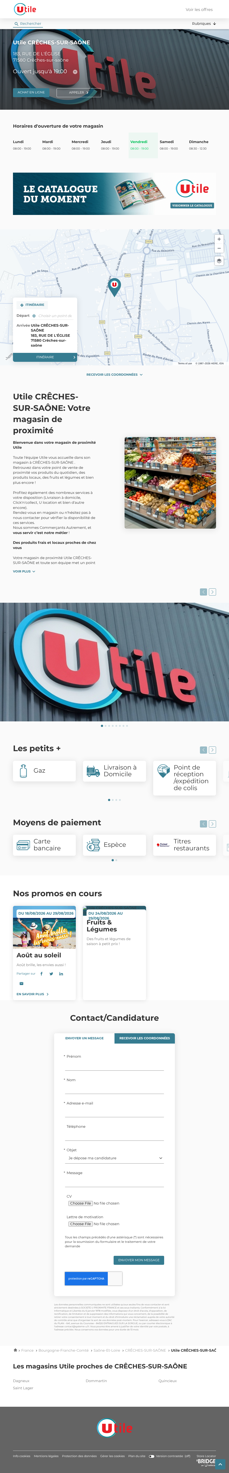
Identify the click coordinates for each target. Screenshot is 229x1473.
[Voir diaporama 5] (116, 726)
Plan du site (136, 1456)
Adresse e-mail (80, 1103)
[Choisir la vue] (219, 260)
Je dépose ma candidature (92, 1158)
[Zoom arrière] (219, 248)
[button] (204, 23)
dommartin (96, 1381)
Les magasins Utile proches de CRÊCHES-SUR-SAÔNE (100, 1367)
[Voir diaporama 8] (127, 726)
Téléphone (76, 1127)
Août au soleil (39, 955)
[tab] (84, 1038)
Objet (72, 1150)
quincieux (168, 1381)
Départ (23, 316)
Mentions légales (46, 1456)
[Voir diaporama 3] (109, 726)
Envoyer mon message (138, 1260)
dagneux (21, 1381)
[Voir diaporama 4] (113, 726)
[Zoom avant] (219, 239)
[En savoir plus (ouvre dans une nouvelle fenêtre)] (114, 194)
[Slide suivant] (212, 592)
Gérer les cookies (112, 1456)
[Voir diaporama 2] (105, 726)
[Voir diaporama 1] (102, 726)
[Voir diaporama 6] (120, 726)
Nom (71, 1080)
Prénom (74, 1057)
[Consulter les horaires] (75, 72)
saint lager (23, 1388)
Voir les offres (199, 10)
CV (69, 1197)
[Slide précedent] (203, 592)
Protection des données (79, 1456)
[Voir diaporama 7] (123, 726)
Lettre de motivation (85, 1217)
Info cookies (21, 1456)
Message (75, 1173)
